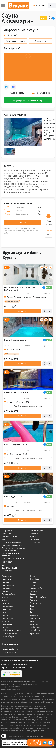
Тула (32, 612)
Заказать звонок (42, 93)
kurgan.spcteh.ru (10, 649)
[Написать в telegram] (6, 87)
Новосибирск (8, 636)
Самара (33, 594)
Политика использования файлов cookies (14, 549)
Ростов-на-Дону (37, 588)
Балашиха (6, 579)
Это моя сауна (40, 41)
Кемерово (6, 609)
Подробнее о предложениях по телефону (28, 406)
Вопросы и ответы (10, 536)
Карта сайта (7, 562)
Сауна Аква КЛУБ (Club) (16, 392)
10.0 (49, 287)
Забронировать (17, 93)
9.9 (50, 340)
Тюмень (34, 615)
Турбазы (34, 536)
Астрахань (7, 576)
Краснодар (7, 615)
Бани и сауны (36, 530)
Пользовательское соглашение (10, 554)
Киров (5, 612)
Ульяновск (35, 618)
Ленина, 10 (13, 35)
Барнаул (6, 582)
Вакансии (6, 533)
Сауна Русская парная (15, 340)
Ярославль (35, 633)
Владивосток (8, 585)
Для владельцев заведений (9, 569)
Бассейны (34, 533)
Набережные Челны (11, 630)
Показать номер (28, 100)
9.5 (50, 392)
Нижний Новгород (10, 633)
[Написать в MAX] (13, 87)
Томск (32, 609)
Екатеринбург (8, 594)
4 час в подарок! (12, 354)
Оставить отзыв (22, 222)
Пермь (33, 585)
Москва (5, 627)
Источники (35, 543)
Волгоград (7, 588)
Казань (5, 603)
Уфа (32, 621)
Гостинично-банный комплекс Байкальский (20, 288)
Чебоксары (35, 627)
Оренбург (34, 579)
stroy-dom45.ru (9, 652)
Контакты (6, 539)
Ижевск (5, 597)
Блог (4, 565)
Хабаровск (35, 624)
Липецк (5, 621)
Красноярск (7, 618)
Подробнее (50, 230)
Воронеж (6, 591)
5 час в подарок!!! (13, 301)
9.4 (50, 444)
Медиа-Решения (25, 667)
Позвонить (22, 311)
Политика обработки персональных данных (12, 544)
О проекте (7, 530)
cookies (26, 742)
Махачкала (7, 624)
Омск (32, 576)
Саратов (34, 600)
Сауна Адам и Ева (13, 496)
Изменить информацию (15, 41)
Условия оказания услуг (13, 559)
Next (38, 132)
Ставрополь (35, 603)
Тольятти (34, 606)
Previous (8, 132)
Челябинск (35, 630)
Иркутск (6, 600)
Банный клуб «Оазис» (15, 444)
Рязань (33, 591)
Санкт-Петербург (38, 597)
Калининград (8, 606)
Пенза (33, 582)
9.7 (50, 497)
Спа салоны (35, 539)
